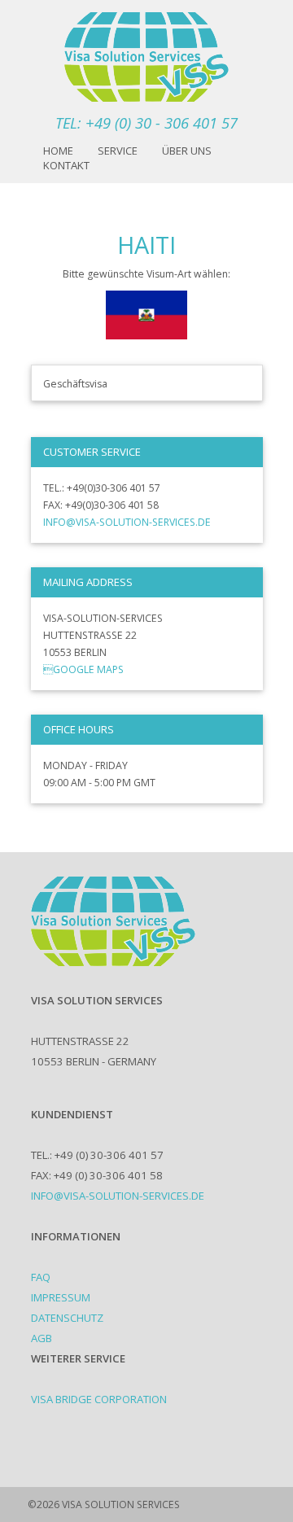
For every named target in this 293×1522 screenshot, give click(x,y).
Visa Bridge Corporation (99, 1399)
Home (58, 150)
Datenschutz (67, 1317)
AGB (41, 1338)
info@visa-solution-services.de (127, 522)
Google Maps (83, 669)
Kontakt (66, 165)
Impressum (60, 1297)
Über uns (187, 150)
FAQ (40, 1277)
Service (118, 150)
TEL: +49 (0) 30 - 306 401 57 (146, 122)
